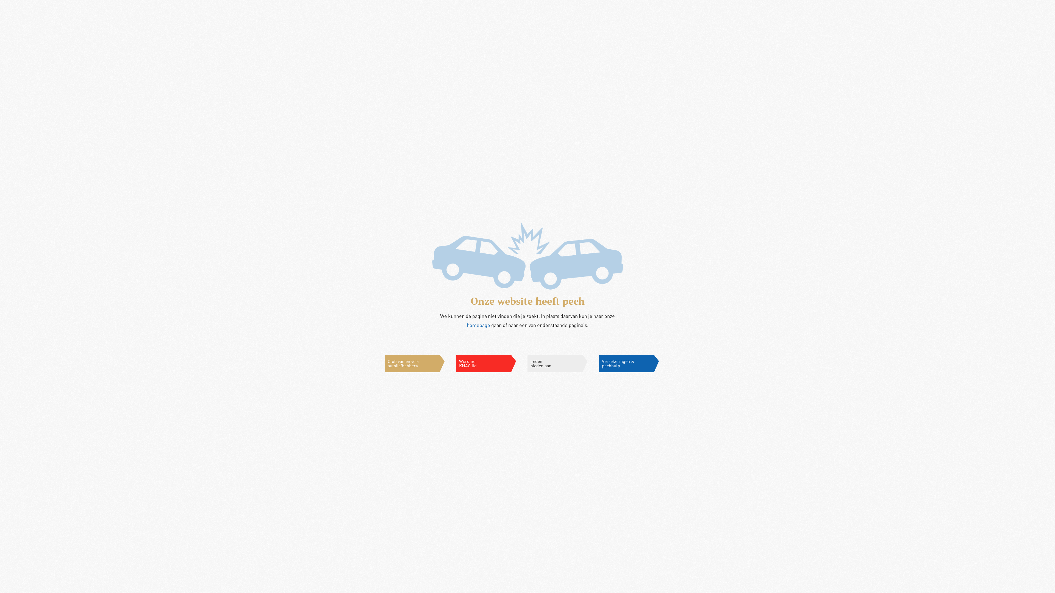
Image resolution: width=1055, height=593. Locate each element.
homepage (478, 325)
